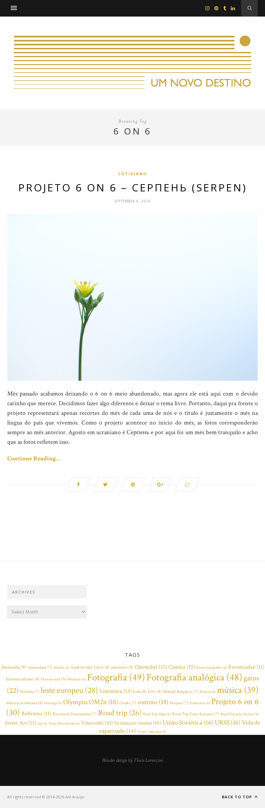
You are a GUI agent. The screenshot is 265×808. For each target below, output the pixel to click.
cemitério (122, 667)
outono (153, 702)
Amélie (61, 667)
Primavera (199, 703)
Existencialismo (22, 679)
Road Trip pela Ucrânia (239, 714)
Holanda (29, 691)
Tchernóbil (97, 723)
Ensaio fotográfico (211, 667)
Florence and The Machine (63, 679)
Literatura (115, 691)
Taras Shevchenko (64, 723)
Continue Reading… (34, 458)
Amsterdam (40, 667)
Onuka (127, 703)
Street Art (21, 723)
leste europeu (69, 690)
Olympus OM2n (90, 702)
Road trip (119, 713)
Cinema (181, 667)
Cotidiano (132, 173)
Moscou (207, 691)
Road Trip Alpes (157, 714)
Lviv (154, 692)
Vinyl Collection (151, 731)
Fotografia (116, 677)
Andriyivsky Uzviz (89, 667)
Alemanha (13, 667)
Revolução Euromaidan (75, 714)
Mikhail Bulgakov (180, 691)
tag (42, 723)
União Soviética (188, 722)
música (237, 690)
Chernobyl (151, 667)
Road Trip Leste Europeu (195, 714)
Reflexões (36, 713)
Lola (139, 692)
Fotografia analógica (194, 677)
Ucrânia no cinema (137, 723)
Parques (179, 703)
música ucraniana (24, 703)
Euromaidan (246, 667)
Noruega (53, 703)
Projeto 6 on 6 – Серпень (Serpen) (132, 187)
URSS (228, 722)
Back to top (237, 796)
